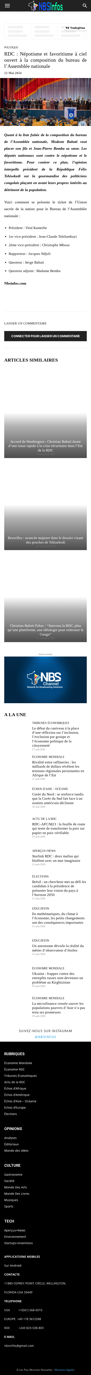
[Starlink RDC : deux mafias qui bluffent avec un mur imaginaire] (16, 857)
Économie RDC (14, 1069)
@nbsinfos (45, 1037)
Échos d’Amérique (17, 1095)
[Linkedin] (62, 300)
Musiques (11, 1200)
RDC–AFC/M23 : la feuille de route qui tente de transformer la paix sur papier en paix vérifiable (58, 828)
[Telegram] (81, 300)
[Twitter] (33, 300)
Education (40, 908)
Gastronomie (13, 1174)
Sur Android (12, 1265)
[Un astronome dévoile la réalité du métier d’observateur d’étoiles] (16, 947)
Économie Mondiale (48, 757)
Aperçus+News (44, 851)
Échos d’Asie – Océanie (20, 1101)
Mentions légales (65, 1370)
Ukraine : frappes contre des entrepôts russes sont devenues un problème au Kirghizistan (57, 978)
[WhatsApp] (52, 300)
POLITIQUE (11, 47)
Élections (40, 876)
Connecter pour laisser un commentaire (45, 336)
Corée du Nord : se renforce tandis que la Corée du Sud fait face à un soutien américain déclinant (58, 798)
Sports (8, 1206)
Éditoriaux (11, 1144)
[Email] (72, 300)
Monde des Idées (16, 1151)
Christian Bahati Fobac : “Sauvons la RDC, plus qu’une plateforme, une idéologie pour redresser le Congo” (46, 630)
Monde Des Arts (15, 1187)
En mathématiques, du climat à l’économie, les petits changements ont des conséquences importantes (58, 918)
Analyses (10, 1138)
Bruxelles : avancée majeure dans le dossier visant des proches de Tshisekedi (45, 540)
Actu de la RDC (44, 818)
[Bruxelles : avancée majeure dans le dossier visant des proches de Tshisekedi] (45, 504)
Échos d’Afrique (15, 1088)
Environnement (15, 1237)
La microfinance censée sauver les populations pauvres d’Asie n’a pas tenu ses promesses (58, 1008)
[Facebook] (23, 300)
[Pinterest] (42, 300)
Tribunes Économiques (50, 723)
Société (9, 1181)
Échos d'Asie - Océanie (50, 789)
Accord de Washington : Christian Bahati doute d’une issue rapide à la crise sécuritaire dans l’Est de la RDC (45, 446)
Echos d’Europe (15, 1107)
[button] (7, 5)
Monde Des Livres (16, 1194)
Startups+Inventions (18, 1243)
